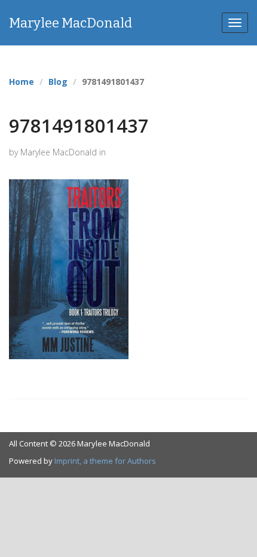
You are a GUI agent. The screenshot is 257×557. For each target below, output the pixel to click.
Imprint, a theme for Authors (105, 460)
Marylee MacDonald (70, 23)
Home (21, 81)
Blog (58, 81)
